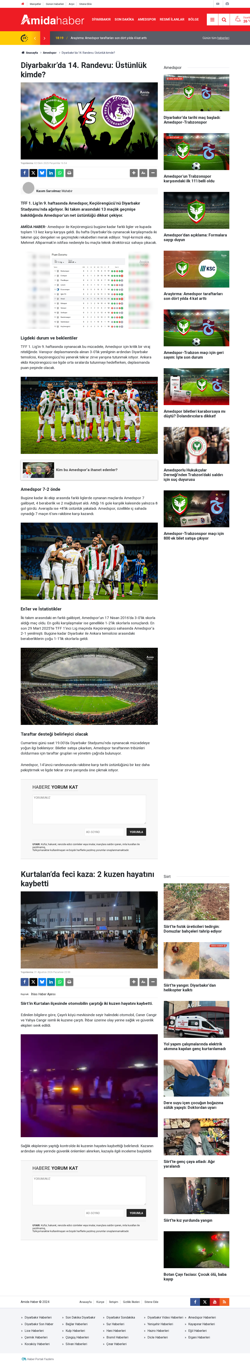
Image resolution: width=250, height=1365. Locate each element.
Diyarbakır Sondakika (120, 1317)
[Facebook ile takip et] (195, 1302)
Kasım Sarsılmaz (48, 191)
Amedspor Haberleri (202, 1317)
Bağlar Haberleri (77, 1324)
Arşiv (71, 4)
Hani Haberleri (116, 1331)
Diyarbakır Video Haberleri (165, 1317)
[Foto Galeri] (227, 4)
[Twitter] (33, 173)
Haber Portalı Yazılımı (40, 1359)
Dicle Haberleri (157, 1337)
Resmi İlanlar (172, 19)
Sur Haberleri (115, 1324)
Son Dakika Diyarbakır (80, 1317)
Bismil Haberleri (117, 1337)
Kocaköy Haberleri (37, 1344)
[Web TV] (218, 4)
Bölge (193, 19)
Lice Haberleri (34, 1331)
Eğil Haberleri (197, 1331)
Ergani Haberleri (199, 1337)
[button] (134, 173)
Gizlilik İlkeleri (131, 1302)
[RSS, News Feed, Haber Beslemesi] (224, 1302)
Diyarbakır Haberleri (38, 1317)
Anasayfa (31, 52)
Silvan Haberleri (76, 1344)
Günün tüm (216, 38)
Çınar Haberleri (116, 1344)
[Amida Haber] (52, 19)
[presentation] (35, 38)
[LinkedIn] (51, 173)
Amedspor (147, 19)
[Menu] (212, 19)
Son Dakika (124, 19)
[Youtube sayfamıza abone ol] (215, 1302)
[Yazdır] (69, 173)
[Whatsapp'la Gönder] (60, 173)
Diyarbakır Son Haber (39, 1324)
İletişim (113, 1302)
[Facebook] (25, 173)
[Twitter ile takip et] (205, 1302)
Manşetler (35, 4)
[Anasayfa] (23, 4)
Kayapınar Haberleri (201, 1324)
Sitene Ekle (85, 4)
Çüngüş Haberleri (77, 1337)
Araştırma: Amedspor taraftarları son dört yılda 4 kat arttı (109, 38)
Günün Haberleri (55, 4)
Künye (100, 1302)
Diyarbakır (101, 19)
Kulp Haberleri (75, 1331)
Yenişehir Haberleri (160, 1324)
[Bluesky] (42, 173)
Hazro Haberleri (158, 1331)
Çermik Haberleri (36, 1337)
